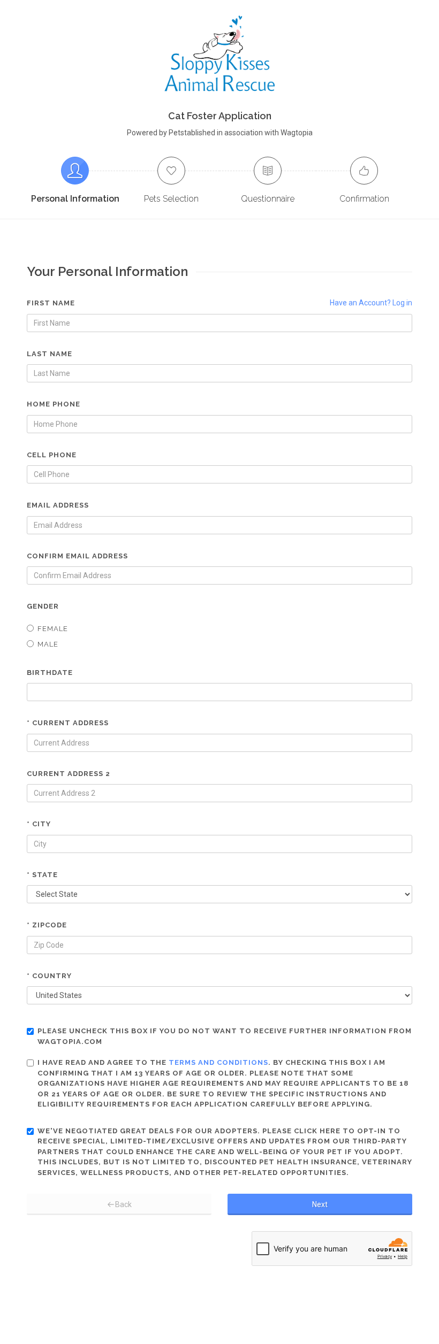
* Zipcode (47, 925)
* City (39, 824)
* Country (49, 976)
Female (52, 629)
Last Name (49, 354)
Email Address (58, 505)
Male (47, 644)
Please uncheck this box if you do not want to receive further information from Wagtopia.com (224, 1036)
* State (42, 875)
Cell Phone (52, 455)
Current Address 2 (68, 774)
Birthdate (50, 673)
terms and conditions (218, 1062)
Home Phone (53, 404)
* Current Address (68, 723)
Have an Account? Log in (371, 302)
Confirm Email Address (77, 556)
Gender (43, 606)
